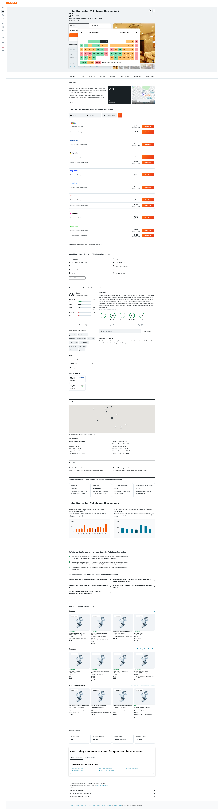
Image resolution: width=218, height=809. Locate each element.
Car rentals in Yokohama (105, 768)
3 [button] (136, 41)
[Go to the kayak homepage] (11, 3)
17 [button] (98, 50)
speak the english (84, 342)
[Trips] (3, 42)
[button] (3, 3)
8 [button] (89, 45)
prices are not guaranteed (102, 785)
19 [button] (106, 50)
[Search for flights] (3, 8)
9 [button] (132, 45)
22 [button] (90, 54)
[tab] (83, 325)
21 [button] (85, 54)
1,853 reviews (80, 16)
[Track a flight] (3, 37)
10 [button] (98, 45)
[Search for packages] (3, 18)
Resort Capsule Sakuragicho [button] (120, 671)
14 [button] (85, 50)
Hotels (77, 805)
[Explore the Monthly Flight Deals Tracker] (3, 30)
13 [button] (81, 50)
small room (72, 338)
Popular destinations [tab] (90, 757)
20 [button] (82, 54)
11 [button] (102, 45)
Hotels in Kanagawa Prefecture (104, 805)
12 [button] (106, 45)
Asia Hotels (83, 805)
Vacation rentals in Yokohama (106, 770)
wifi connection (73, 350)
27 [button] (81, 58)
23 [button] (94, 54)
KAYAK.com (71, 805)
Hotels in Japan (91, 805)
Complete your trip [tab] (76, 757)
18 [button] (102, 50)
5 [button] (106, 41)
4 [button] (102, 41)
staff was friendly (81, 338)
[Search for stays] (3, 11)
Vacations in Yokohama (132, 768)
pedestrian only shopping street (77, 346)
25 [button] (102, 54)
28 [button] (86, 58)
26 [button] (106, 54)
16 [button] (94, 50)
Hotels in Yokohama (77, 770)
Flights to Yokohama (77, 768)
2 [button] (132, 41)
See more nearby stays (149, 611)
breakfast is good (82, 335)
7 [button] (85, 45)
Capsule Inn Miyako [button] (74, 671)
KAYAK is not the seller (76, 790)
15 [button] (90, 50)
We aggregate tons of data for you (80, 793)
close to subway (73, 342)
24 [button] (98, 54)
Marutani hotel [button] (138, 633)
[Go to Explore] (3, 34)
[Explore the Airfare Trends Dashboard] (3, 27)
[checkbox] (77, 379)
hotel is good (91, 338)
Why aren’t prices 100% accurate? (80, 796)
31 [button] (136, 58)
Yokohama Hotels (118, 805)
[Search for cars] (3, 15)
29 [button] (90, 58)
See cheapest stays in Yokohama (146, 649)
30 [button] (94, 58)
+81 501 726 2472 (74, 20)
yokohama (82, 350)
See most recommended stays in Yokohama (143, 685)
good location (72, 335)
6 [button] (81, 45)
